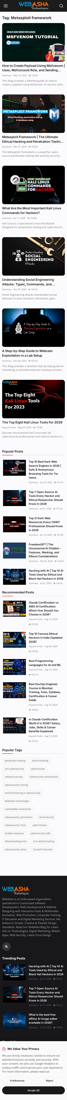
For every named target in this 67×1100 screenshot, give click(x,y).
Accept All (33, 1090)
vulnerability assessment (18, 809)
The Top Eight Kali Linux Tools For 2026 (32, 422)
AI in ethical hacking (43, 841)
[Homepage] (34, 6)
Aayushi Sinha (9, 427)
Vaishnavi (7, 75)
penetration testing (15, 760)
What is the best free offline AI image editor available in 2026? (43, 1018)
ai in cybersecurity (14, 768)
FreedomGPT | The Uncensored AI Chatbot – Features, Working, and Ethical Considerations (45, 550)
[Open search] (61, 6)
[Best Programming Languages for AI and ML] (14, 667)
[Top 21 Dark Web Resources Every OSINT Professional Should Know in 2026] (14, 524)
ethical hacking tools (15, 841)
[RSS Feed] (6, 946)
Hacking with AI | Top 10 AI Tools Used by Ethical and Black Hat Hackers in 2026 (46, 574)
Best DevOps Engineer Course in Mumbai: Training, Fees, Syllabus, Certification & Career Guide (45, 692)
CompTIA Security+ (43, 849)
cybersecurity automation (18, 817)
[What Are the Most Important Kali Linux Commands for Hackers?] (33, 185)
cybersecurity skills (40, 833)
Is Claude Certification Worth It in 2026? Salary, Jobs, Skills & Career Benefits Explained (45, 725)
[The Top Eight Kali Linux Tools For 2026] (33, 399)
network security (14, 776)
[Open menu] (5, 6)
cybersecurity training (16, 784)
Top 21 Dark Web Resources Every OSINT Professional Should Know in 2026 (46, 524)
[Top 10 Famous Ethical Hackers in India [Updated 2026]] (14, 640)
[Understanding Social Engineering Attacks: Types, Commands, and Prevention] (33, 256)
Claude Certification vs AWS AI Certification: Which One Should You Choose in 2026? (43, 608)
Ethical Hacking (40, 760)
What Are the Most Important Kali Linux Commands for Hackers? (31, 210)
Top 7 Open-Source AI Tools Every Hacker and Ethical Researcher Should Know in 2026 (46, 498)
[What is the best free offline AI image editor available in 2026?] (14, 1021)
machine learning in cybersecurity (22, 792)
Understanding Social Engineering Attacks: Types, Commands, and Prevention (28, 282)
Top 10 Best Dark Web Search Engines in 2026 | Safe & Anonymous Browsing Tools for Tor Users (45, 469)
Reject (49, 1080)
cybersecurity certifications (43, 776)
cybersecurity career (15, 849)
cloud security (46, 817)
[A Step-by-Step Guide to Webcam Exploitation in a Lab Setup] (33, 327)
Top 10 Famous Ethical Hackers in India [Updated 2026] (45, 637)
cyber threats (40, 825)
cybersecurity (38, 768)
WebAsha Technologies (17, 801)
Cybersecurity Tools (15, 825)
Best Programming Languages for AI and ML (45, 663)
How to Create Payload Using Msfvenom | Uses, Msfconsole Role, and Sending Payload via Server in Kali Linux (33, 68)
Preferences (17, 1080)
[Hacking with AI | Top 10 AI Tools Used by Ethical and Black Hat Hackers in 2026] (14, 577)
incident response (14, 833)
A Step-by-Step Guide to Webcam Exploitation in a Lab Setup (27, 353)
